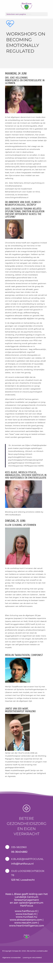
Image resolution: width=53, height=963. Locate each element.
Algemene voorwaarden (11, 957)
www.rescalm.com (25, 922)
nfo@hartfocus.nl (23, 863)
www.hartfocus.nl (26, 911)
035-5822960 (19, 847)
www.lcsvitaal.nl (26, 913)
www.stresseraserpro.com (26, 919)
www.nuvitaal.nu (26, 916)
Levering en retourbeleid (32, 957)
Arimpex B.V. (17, 951)
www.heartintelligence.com (26, 925)
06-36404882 (19, 851)
